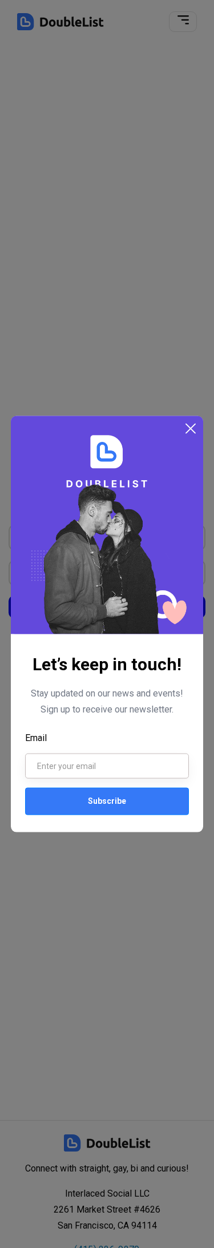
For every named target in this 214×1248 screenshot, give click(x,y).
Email (36, 737)
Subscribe (107, 801)
